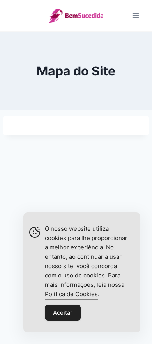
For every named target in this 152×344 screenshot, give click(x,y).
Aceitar (62, 312)
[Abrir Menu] (135, 15)
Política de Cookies (71, 294)
